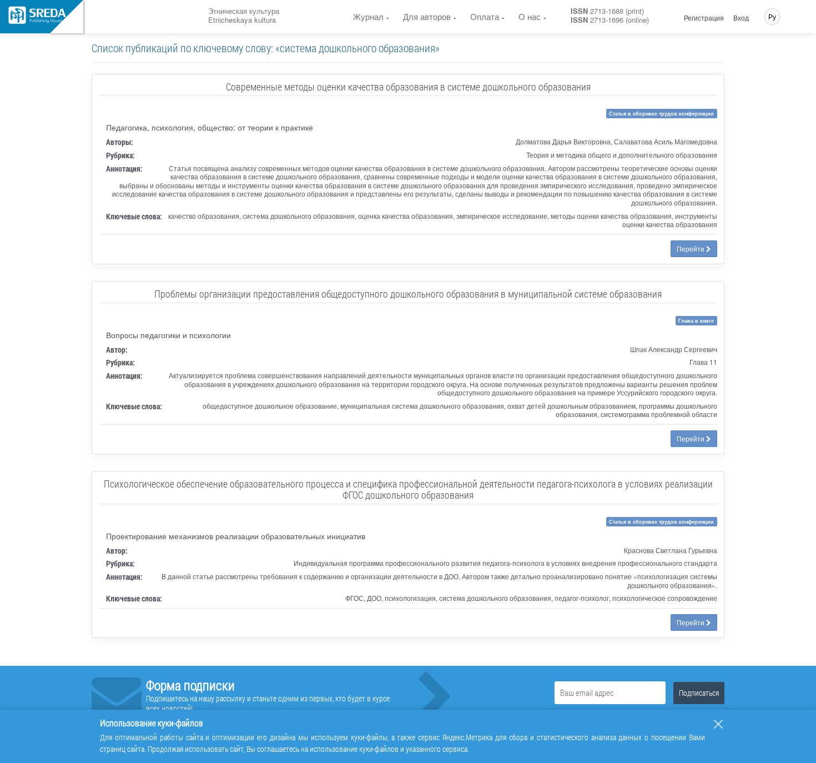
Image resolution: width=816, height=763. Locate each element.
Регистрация (704, 17)
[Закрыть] (718, 724)
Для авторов (427, 16)
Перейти (691, 248)
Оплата (484, 16)
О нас (529, 16)
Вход (741, 17)
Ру (772, 16)
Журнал (368, 16)
